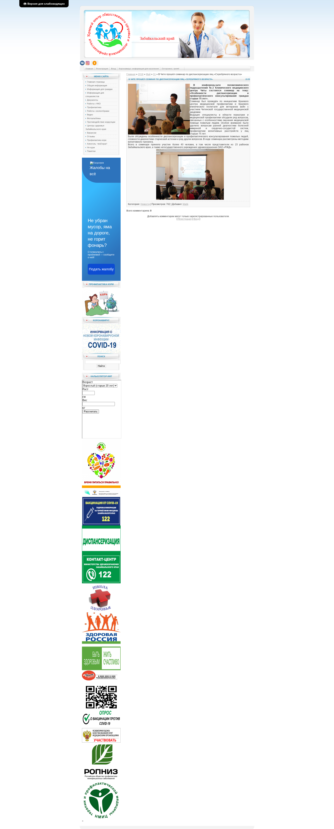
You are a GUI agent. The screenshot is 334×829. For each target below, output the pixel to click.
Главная (89, 69)
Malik (185, 204)
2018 (140, 74)
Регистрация (102, 69)
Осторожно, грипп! (171, 69)
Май (148, 74)
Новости (145, 204)
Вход (113, 69)
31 (154, 74)
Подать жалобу (101, 269)
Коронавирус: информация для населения (139, 69)
